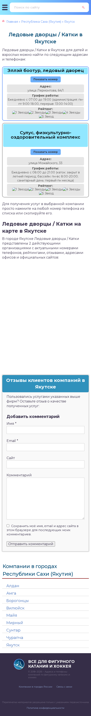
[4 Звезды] (71, 113)
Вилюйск (15, 608)
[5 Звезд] (46, 117)
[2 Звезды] (37, 113)
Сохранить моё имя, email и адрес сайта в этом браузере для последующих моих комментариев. (43, 530)
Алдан (12, 586)
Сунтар (13, 630)
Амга (11, 593)
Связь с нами (64, 686)
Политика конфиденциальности (45, 707)
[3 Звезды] (54, 113)
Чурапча (14, 637)
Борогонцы (17, 600)
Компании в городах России (35, 686)
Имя (12, 424)
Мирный (14, 622)
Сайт (11, 458)
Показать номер (45, 79)
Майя (11, 615)
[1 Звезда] (20, 113)
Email (12, 441)
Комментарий (19, 475)
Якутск (12, 645)
